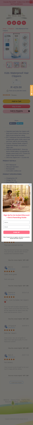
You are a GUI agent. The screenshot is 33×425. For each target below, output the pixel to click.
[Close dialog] (30, 185)
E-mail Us (31, 89)
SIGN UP (16, 232)
